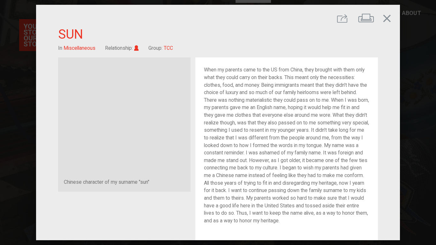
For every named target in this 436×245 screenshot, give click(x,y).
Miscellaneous (79, 48)
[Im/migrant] (136, 48)
